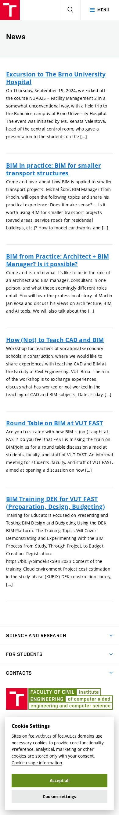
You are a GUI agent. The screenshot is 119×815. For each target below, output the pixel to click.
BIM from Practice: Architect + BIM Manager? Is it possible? (57, 260)
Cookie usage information (37, 763)
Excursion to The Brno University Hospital (56, 78)
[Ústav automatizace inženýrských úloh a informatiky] (10, 10)
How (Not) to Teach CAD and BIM (55, 340)
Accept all (60, 780)
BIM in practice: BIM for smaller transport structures (53, 169)
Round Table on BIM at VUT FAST (54, 423)
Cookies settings (59, 796)
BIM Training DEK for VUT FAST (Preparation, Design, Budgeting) (55, 503)
